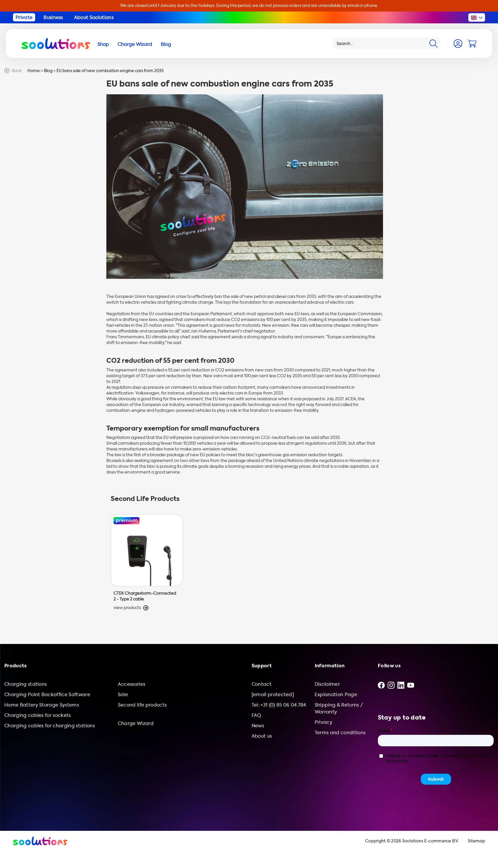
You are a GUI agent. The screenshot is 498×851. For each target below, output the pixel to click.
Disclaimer (327, 684)
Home (33, 71)
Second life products (142, 705)
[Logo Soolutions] (56, 43)
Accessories (132, 684)
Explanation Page (336, 695)
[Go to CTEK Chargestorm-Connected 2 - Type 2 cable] (147, 562)
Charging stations (25, 684)
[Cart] (472, 43)
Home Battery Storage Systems (41, 705)
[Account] (458, 43)
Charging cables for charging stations (49, 726)
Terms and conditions (340, 733)
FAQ (256, 715)
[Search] (433, 44)
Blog (48, 71)
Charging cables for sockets (37, 715)
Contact (261, 684)
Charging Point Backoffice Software (47, 695)
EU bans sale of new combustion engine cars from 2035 (110, 71)
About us (262, 736)
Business (53, 17)
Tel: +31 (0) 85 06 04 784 (279, 705)
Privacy (323, 722)
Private (24, 17)
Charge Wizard (136, 723)
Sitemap (476, 841)
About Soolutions (94, 17)
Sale (123, 695)
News (258, 726)
